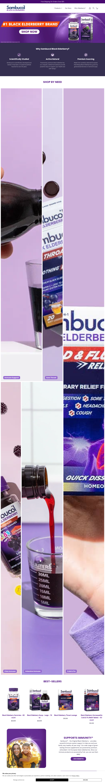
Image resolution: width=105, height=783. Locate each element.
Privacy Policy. (75, 775)
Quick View (13, 700)
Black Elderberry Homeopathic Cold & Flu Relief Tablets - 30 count (91, 717)
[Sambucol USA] (16, 8)
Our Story (68, 8)
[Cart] (97, 8)
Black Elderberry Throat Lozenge (65, 715)
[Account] (90, 8)
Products (58, 8)
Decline (85, 780)
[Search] (93, 8)
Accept (52, 780)
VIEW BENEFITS (78, 759)
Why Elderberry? (79, 8)
